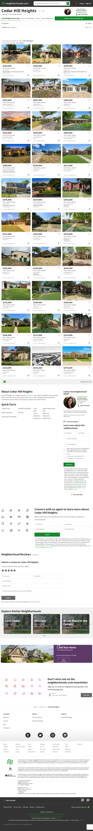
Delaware (18, 744)
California (5, 746)
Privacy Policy (39, 547)
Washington (68, 749)
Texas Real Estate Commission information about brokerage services (46, 814)
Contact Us (6, 728)
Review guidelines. (35, 602)
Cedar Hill (29, 395)
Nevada (42, 746)
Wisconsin (79, 744)
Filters (90, 23)
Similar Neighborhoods (48, 18)
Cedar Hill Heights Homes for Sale (10, 18)
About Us (6, 717)
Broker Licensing (37, 721)
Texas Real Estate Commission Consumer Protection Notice (46, 816)
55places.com (40, 807)
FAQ (4, 724)
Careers (5, 721)
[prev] (3, 54)
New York (42, 751)
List (90, 27)
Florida (17, 749)
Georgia (17, 751)
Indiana (30, 746)
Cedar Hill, (4, 14)
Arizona (5, 744)
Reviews (38, 18)
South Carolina (56, 749)
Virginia (67, 746)
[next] (28, 54)
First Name (68, 433)
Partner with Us (37, 717)
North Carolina (56, 744)
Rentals (32, 807)
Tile (86, 27)
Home (35, 707)
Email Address (71, 444)
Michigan (42, 744)
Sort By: (3, 27)
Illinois (29, 744)
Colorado (5, 749)
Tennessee (55, 751)
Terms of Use (73, 489)
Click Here (58, 818)
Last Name (81, 433)
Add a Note (67, 454)
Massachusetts (31, 751)
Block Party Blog (66, 717)
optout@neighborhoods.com (78, 484)
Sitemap (25, 807)
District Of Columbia (20, 746)
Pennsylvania (56, 746)
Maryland (30, 749)
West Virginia (68, 751)
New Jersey (43, 749)
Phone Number (72, 438)
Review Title (6, 586)
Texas (10, 14)
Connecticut (6, 751)
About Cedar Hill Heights (27, 18)
